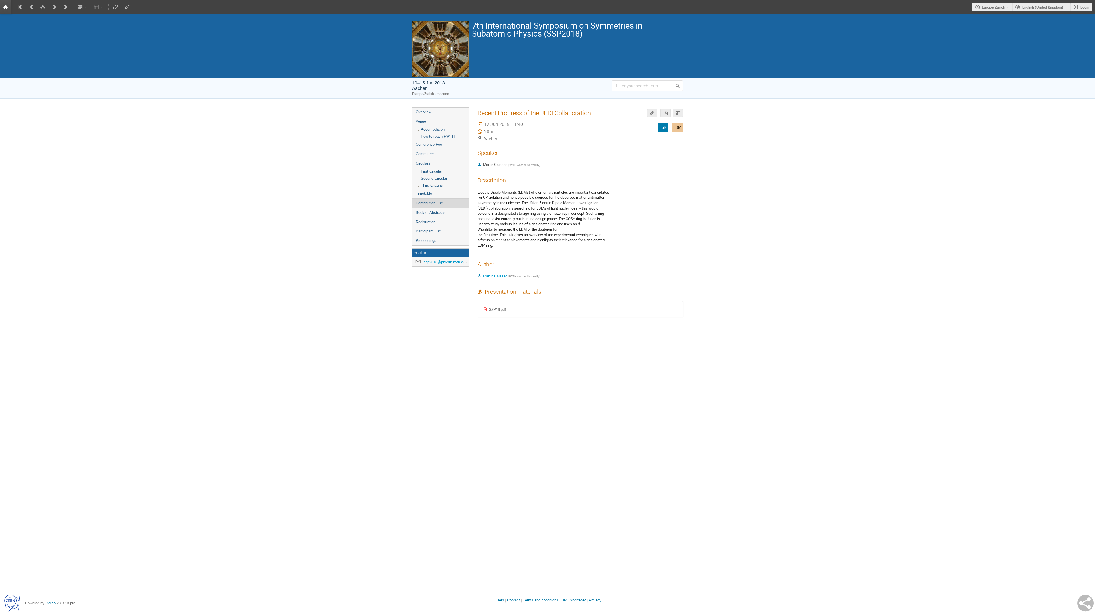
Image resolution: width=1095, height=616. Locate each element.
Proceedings (426, 240)
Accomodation (433, 129)
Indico (51, 603)
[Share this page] (1085, 603)
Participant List (428, 231)
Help (500, 600)
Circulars (423, 163)
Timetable (424, 193)
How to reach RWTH (438, 136)
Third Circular (432, 185)
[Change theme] (99, 7)
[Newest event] (65, 7)
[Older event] (31, 7)
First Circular (431, 171)
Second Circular (434, 178)
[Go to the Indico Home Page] (5, 7)
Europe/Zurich (993, 7)
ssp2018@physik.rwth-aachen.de (450, 262)
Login (1084, 7)
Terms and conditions (540, 600)
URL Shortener (573, 600)
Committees (426, 154)
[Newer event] (54, 7)
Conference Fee (429, 144)
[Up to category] (43, 7)
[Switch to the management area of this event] (127, 7)
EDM (677, 127)
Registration (425, 222)
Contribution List (429, 203)
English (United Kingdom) (1042, 7)
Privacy (595, 600)
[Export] (82, 7)
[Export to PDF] (665, 113)
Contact (513, 600)
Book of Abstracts (430, 212)
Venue (421, 121)
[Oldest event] (20, 7)
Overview (423, 112)
